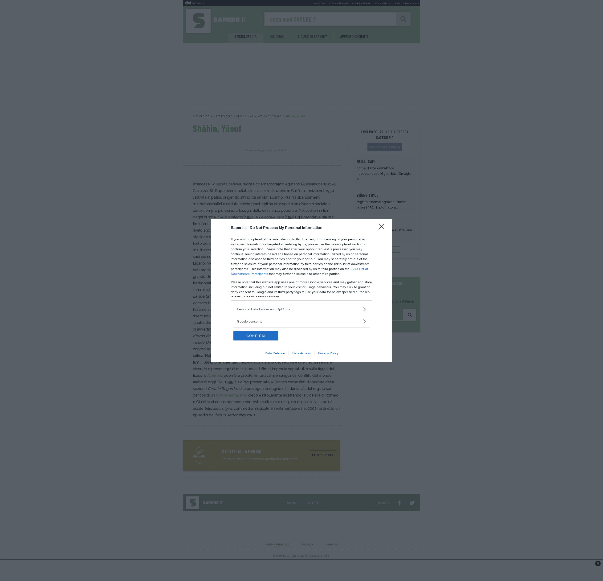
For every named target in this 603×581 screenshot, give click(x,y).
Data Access (301, 353)
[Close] (383, 228)
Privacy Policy (328, 353)
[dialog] (301, 290)
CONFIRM (255, 336)
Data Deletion (275, 353)
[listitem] (301, 309)
